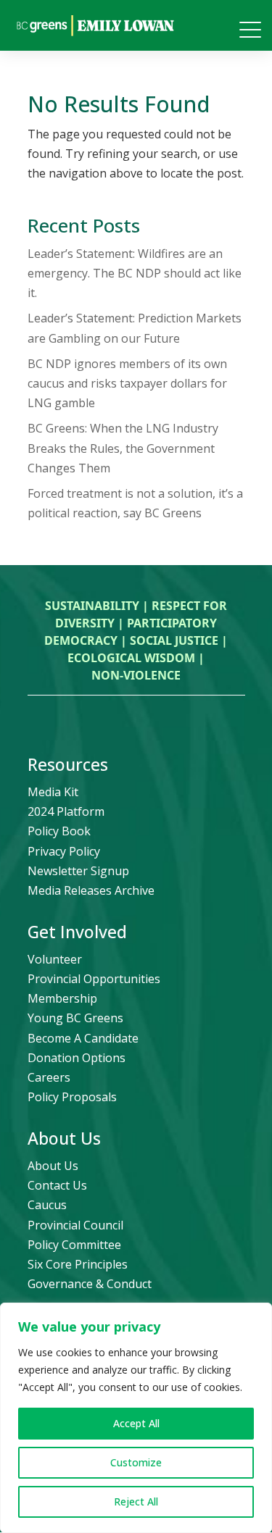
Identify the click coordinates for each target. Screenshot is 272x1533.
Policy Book (59, 831)
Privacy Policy (64, 851)
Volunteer (55, 959)
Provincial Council (75, 1225)
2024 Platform (66, 811)
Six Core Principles (78, 1264)
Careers (49, 1077)
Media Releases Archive (91, 890)
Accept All (136, 1423)
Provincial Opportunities (94, 979)
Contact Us (57, 1185)
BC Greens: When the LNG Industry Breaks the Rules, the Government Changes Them (123, 447)
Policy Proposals (72, 1097)
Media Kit (53, 792)
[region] (136, 1418)
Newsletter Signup (78, 871)
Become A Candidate (83, 1038)
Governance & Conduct (90, 1284)
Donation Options (76, 1058)
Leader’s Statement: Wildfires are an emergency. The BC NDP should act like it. (135, 273)
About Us (53, 1166)
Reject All (136, 1501)
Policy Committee (74, 1245)
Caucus (47, 1205)
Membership (62, 998)
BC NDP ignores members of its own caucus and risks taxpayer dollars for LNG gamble (127, 383)
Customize (136, 1462)
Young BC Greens (75, 1018)
